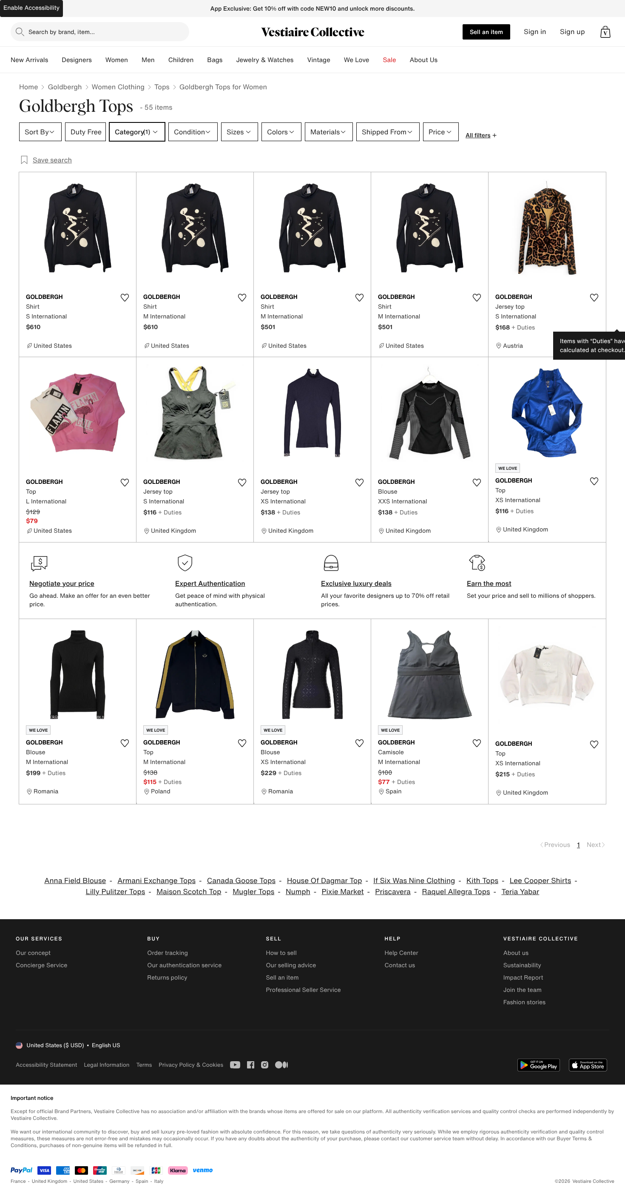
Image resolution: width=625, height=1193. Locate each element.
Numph (298, 891)
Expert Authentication (210, 583)
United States (89, 1181)
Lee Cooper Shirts (540, 880)
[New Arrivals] (54, 60)
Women (116, 60)
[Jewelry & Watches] (300, 60)
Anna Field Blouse (75, 880)
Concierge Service (41, 965)
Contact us (400, 965)
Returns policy (167, 977)
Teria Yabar (520, 891)
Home (28, 87)
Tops (162, 87)
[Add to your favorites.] (124, 298)
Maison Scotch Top (188, 891)
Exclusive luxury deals (356, 583)
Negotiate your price (61, 583)
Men (148, 60)
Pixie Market (343, 891)
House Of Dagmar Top (324, 880)
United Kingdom (50, 1181)
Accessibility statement (46, 1065)
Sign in (535, 31)
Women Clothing (118, 87)
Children (181, 60)
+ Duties (523, 327)
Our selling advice (291, 965)
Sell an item (486, 31)
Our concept (33, 953)
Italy (159, 1181)
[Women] (134, 60)
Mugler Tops (253, 891)
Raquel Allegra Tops (456, 891)
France (18, 1181)
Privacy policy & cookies (191, 1065)
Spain (142, 1181)
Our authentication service (184, 965)
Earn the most (489, 583)
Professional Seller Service (303, 990)
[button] (605, 32)
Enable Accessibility (31, 7)
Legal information (106, 1065)
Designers (77, 60)
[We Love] (376, 60)
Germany (119, 1181)
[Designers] (98, 60)
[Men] (161, 60)
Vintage (318, 60)
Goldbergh (65, 87)
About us (515, 953)
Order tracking (167, 953)
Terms (144, 1065)
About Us (424, 60)
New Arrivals (29, 60)
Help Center (401, 953)
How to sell (281, 953)
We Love (356, 60)
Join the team (522, 990)
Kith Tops (482, 880)
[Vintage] (337, 60)
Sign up (572, 31)
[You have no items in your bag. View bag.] (605, 32)
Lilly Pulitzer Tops (115, 891)
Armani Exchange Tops (156, 880)
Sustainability (522, 965)
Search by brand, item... (61, 31)
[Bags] (229, 60)
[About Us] (444, 60)
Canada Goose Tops (241, 880)
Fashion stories (524, 1002)
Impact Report (523, 977)
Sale (389, 60)
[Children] (200, 60)
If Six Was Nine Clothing (414, 880)
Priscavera (392, 891)
